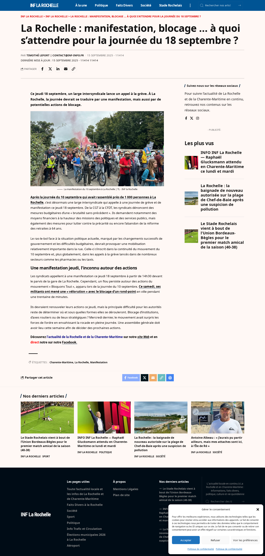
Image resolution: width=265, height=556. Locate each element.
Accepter (185, 540)
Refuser (215, 540)
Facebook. (69, 342)
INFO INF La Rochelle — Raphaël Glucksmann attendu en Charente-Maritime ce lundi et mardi (103, 442)
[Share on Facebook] (42, 69)
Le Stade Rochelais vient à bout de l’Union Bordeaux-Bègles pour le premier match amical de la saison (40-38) (45, 444)
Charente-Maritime (61, 362)
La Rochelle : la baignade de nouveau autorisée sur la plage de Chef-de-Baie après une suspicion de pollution (160, 444)
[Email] (65, 69)
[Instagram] (198, 118)
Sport (46, 456)
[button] (258, 509)
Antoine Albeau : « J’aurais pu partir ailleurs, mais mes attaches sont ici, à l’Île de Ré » (217, 442)
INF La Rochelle (31, 456)
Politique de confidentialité (200, 549)
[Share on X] (50, 69)
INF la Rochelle (44, 5)
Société (160, 456)
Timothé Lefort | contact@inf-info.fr (55, 55)
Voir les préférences (245, 540)
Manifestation (98, 362)
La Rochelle (82, 362)
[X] (191, 118)
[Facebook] (186, 118)
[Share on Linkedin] (57, 69)
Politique (105, 452)
